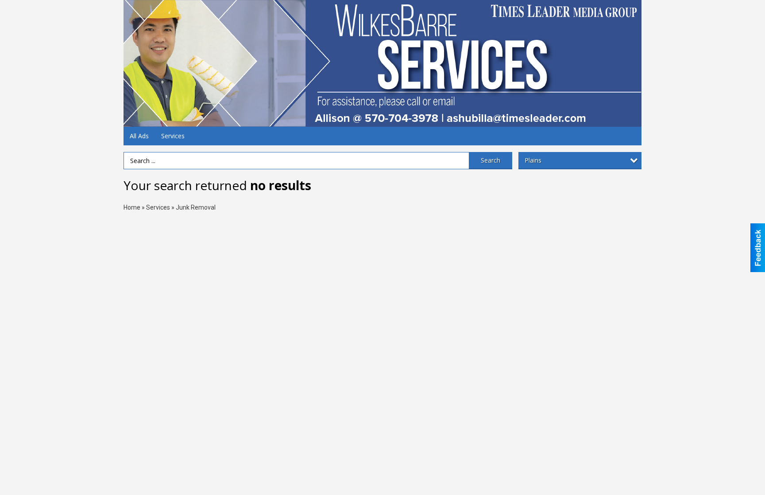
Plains (533, 160)
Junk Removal (196, 207)
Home (132, 207)
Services (173, 136)
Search (490, 160)
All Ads (139, 136)
